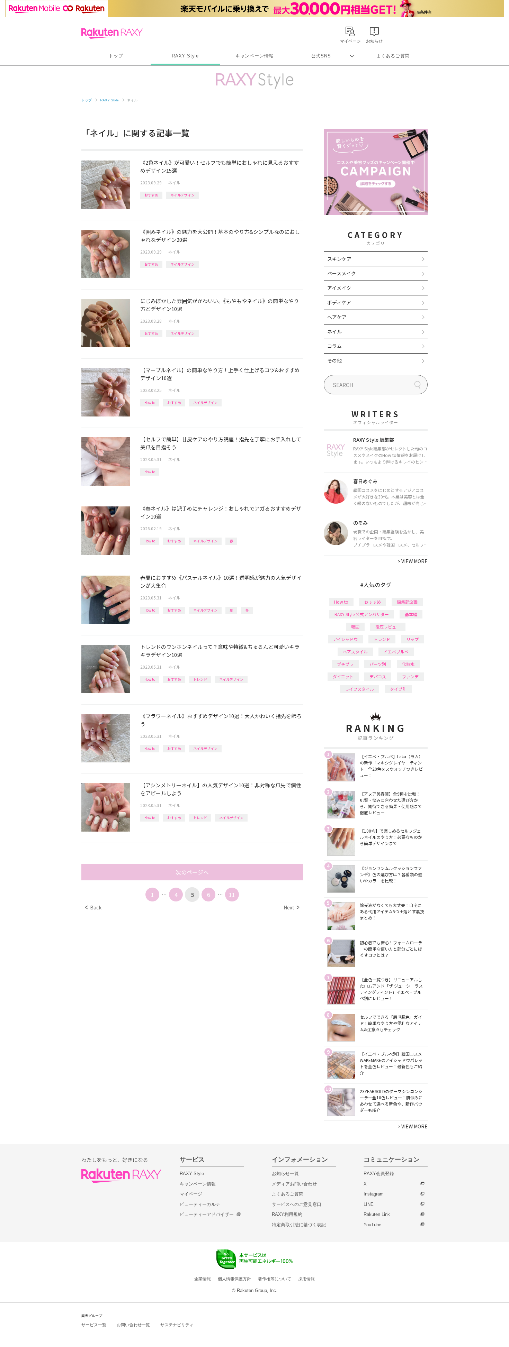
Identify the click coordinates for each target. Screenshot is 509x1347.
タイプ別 (398, 689)
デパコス (377, 676)
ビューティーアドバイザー (207, 1214)
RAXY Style (185, 55)
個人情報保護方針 (234, 1278)
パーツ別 (377, 664)
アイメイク (339, 287)
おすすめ (151, 195)
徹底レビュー (387, 627)
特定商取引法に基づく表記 (299, 1224)
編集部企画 (407, 602)
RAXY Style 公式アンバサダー (361, 614)
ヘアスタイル (355, 651)
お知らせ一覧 (285, 1173)
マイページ (191, 1194)
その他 (334, 360)
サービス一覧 (93, 1324)
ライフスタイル (359, 689)
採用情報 (306, 1278)
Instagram (374, 1194)
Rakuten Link (377, 1214)
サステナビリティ (177, 1324)
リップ (412, 639)
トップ (116, 55)
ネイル (174, 182)
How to (149, 402)
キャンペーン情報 (254, 55)
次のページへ (192, 872)
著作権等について (274, 1278)
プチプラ (345, 664)
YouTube (372, 1224)
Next (291, 907)
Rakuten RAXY (112, 33)
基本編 (411, 614)
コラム (334, 345)
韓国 (355, 627)
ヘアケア (337, 316)
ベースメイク (341, 273)
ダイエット (343, 676)
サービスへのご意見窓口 (296, 1204)
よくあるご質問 (393, 55)
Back (93, 907)
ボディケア (339, 302)
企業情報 (202, 1278)
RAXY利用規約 (287, 1214)
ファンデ (410, 676)
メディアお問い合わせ (294, 1183)
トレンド (200, 679)
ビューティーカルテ (200, 1204)
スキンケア (339, 258)
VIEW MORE (413, 561)
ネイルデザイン (182, 195)
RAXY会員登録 (379, 1173)
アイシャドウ (345, 639)
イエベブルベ (396, 651)
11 (232, 894)
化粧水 (408, 664)
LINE (369, 1204)
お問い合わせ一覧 (133, 1324)
